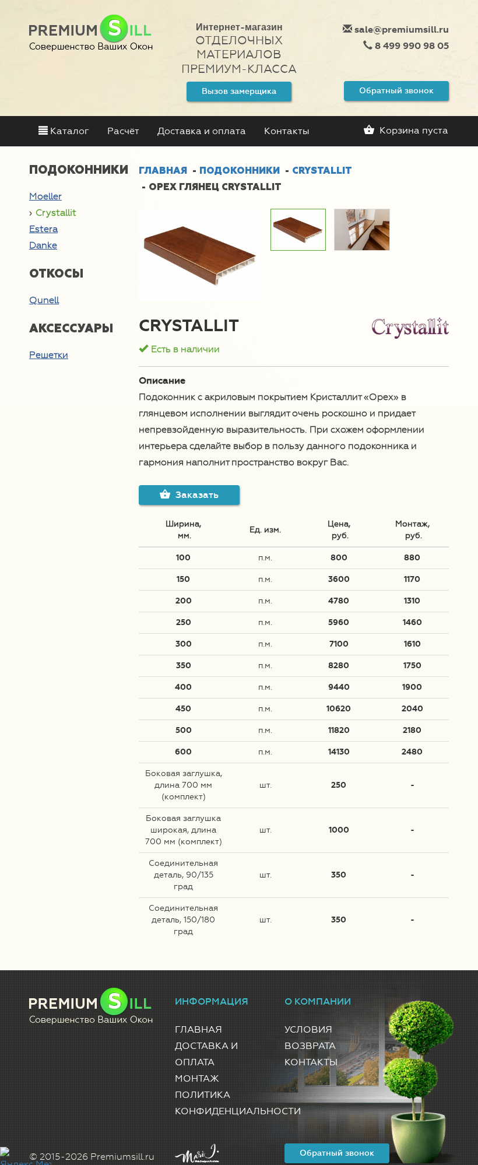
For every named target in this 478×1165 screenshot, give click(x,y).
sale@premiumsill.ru (400, 30)
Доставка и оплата (201, 130)
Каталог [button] (68, 130)
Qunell (44, 300)
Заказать (196, 494)
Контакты (287, 130)
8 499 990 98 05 (410, 46)
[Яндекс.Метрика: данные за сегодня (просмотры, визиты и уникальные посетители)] (25, 1156)
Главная (163, 171)
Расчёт (123, 130)
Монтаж (197, 1078)
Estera (43, 228)
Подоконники (239, 171)
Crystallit (56, 212)
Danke (43, 245)
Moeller (45, 196)
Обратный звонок (396, 91)
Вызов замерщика (239, 91)
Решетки (48, 354)
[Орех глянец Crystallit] (200, 255)
